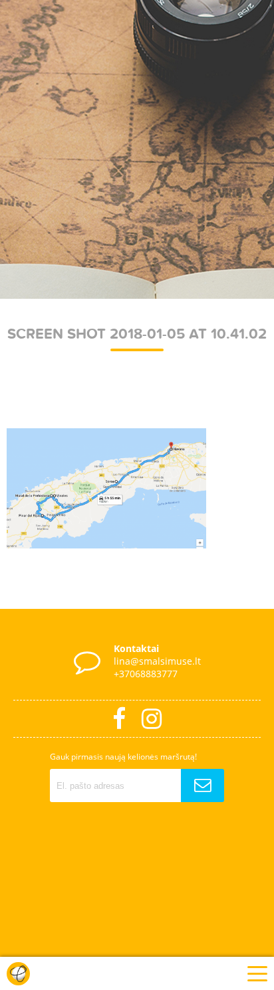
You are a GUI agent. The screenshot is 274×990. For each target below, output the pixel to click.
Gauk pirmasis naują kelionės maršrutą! (123, 756)
